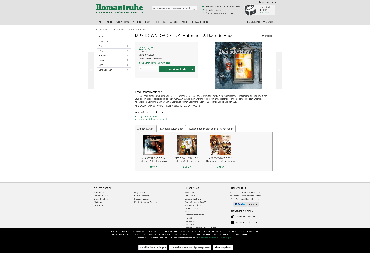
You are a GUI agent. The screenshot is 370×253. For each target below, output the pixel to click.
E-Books (102, 55)
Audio (101, 60)
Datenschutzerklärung (194, 214)
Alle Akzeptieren (223, 247)
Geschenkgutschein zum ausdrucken (201, 227)
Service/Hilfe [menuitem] (267, 2)
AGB (187, 211)
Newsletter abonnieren (245, 216)
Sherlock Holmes (101, 199)
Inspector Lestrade (142, 199)
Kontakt (188, 218)
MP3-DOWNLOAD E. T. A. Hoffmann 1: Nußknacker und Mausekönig (220, 159)
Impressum (190, 221)
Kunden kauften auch (171, 128)
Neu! (101, 36)
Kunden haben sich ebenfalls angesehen (211, 128)
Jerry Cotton (139, 192)
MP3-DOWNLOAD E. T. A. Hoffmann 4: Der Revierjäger (153, 159)
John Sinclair (99, 192)
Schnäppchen (105, 69)
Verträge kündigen (193, 205)
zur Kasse (264, 12)
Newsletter (189, 224)
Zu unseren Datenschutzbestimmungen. (215, 237)
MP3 (101, 65)
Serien (102, 46)
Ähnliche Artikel (145, 128)
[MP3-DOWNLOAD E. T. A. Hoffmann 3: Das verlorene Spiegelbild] (187, 145)
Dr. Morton (98, 205)
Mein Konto (190, 192)
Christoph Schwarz (142, 195)
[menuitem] (174, 8)
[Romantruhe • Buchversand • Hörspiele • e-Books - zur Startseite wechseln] (119, 11)
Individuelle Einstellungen (153, 247)
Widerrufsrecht (191, 208)
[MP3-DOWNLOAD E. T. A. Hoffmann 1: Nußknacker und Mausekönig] (220, 145)
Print (101, 50)
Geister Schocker (101, 195)
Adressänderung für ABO (195, 202)
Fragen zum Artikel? (147, 116)
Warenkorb (190, 195)
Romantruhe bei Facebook (247, 222)
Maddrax (98, 202)
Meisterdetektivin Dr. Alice (145, 202)
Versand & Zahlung (193, 199)
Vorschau (103, 41)
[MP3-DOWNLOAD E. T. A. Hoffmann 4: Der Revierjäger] (153, 145)
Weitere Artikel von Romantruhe (153, 119)
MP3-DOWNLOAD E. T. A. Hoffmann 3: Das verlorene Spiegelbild (187, 159)
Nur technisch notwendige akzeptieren (190, 247)
